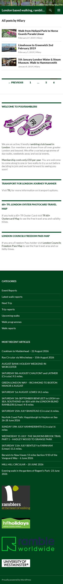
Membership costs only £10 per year (21, 159)
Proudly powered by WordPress (16, 579)
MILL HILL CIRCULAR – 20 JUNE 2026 (22, 464)
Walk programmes (12, 321)
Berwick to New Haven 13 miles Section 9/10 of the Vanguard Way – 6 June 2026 (29, 456)
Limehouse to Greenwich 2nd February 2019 (35, 47)
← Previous (15, 82)
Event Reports (9, 290)
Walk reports (9, 328)
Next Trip (7, 303)
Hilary (39, 38)
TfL (9, 190)
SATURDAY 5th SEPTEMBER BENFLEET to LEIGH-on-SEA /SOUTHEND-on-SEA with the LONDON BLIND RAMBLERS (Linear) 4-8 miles (31, 401)
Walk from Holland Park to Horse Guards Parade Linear (38, 32)
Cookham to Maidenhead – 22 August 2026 (25, 351)
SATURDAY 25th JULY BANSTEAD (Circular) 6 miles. (30, 410)
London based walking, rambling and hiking (24, 10)
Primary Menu (59, 10)
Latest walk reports (12, 296)
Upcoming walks (11, 315)
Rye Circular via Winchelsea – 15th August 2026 (28, 357)
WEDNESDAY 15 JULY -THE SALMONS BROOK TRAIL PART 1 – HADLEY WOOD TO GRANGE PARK (31, 438)
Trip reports (8, 309)
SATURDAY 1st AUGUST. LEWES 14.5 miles (25, 391)
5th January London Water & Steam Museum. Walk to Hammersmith (39, 61)
